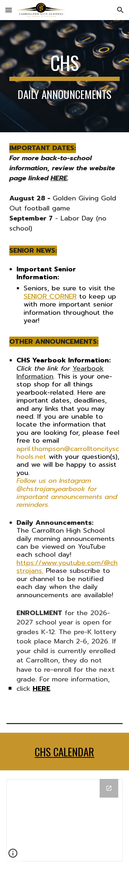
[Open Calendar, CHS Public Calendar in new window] (109, 788)
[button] (8, 10)
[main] (64, 76)
